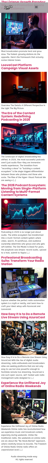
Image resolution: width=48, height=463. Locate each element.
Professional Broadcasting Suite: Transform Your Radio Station (22, 260)
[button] (36, 7)
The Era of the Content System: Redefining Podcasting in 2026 (18, 116)
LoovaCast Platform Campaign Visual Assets (20, 66)
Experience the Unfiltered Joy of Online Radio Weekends (23, 384)
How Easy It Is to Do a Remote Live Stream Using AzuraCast (23, 315)
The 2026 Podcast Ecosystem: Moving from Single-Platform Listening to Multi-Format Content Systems (23, 190)
